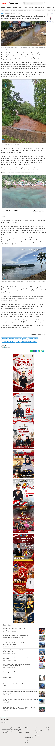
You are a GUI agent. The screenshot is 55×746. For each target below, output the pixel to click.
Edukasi (31, 7)
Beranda (47, 727)
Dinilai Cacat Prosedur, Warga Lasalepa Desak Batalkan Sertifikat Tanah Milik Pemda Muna (20, 692)
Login (26, 735)
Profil (25, 739)
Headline (25, 338)
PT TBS (17, 341)
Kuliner (49, 7)
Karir (36, 734)
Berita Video (27, 729)
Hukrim (20, 7)
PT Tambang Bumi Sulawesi (8, 341)
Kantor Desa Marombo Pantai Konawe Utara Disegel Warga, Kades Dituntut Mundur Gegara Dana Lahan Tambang (19, 708)
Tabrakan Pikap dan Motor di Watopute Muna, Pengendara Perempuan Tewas (20, 684)
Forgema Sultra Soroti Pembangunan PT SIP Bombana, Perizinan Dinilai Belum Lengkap (20, 700)
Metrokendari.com (5, 721)
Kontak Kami (37, 735)
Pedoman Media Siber (29, 737)
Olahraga (37, 7)
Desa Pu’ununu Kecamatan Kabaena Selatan (11, 338)
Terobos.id (3, 722)
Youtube (20, 732)
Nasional (8, 7)
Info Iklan (26, 734)
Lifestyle (43, 7)
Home (3, 7)
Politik (25, 7)
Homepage (27, 732)
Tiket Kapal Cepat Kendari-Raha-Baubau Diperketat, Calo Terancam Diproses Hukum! (19, 676)
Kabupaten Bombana (33, 338)
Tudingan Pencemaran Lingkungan (28, 341)
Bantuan (26, 727)
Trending (26, 742)
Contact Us (27, 730)
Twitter (19, 730)
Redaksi (7, 346)
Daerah (14, 7)
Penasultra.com (4, 719)
